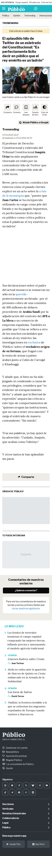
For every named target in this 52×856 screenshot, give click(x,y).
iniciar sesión (19, 608)
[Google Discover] (12, 785)
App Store (39, 844)
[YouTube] (47, 785)
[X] (26, 785)
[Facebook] (19, 785)
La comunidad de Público (20, 764)
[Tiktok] (5, 792)
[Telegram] (12, 792)
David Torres (18, 696)
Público (13, 735)
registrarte (34, 608)
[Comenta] (16, 107)
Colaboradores (10, 818)
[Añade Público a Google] (5, 785)
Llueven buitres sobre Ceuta (26, 659)
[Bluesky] (33, 785)
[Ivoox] (33, 792)
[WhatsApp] (26, 792)
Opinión (16, 15)
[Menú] (3, 8)
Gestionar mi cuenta (16, 747)
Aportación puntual (16, 756)
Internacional (45, 15)
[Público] (21, 9)
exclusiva (34, 342)
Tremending (29, 15)
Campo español (21, 2)
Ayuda (9, 768)
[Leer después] (26, 107)
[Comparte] (7, 107)
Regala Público (13, 760)
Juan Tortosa (18, 663)
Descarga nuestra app (14, 835)
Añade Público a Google (36, 122)
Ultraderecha (34, 2)
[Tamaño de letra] (35, 107)
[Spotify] (19, 792)
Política (5, 15)
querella (20, 294)
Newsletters (12, 752)
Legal (5, 822)
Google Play (15, 844)
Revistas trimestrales (14, 813)
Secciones (8, 804)
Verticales (7, 808)
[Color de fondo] (44, 107)
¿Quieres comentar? (26, 590)
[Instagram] (40, 785)
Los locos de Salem (20, 692)
